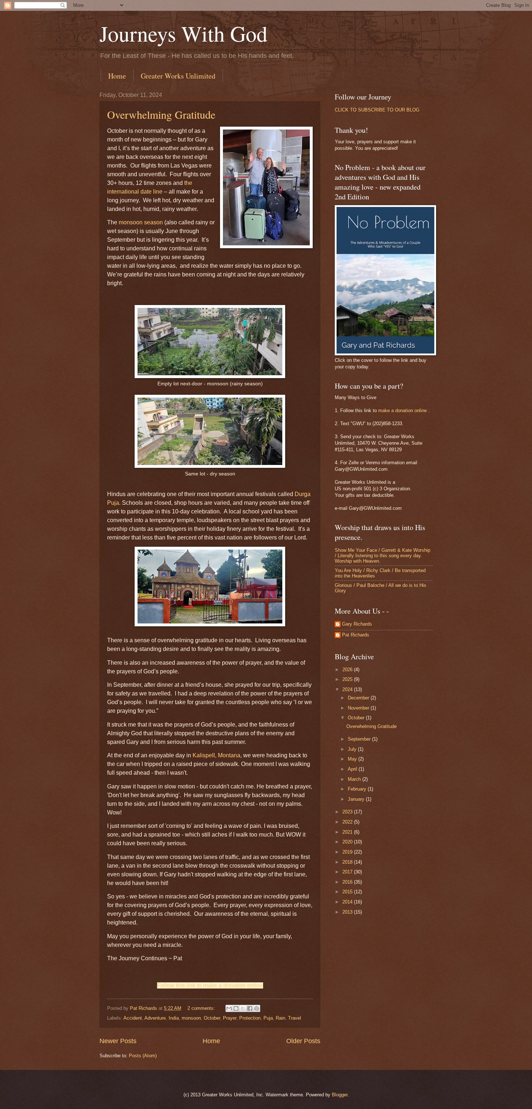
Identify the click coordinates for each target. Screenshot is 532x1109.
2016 (348, 882)
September (360, 739)
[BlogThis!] (236, 1008)
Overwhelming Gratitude (161, 114)
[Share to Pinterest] (256, 1008)
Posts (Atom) (143, 1055)
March (355, 779)
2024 (348, 689)
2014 (348, 902)
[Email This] (229, 1008)
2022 (348, 822)
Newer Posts (118, 1041)
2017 (348, 872)
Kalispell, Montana (216, 755)
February (358, 789)
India (174, 1018)
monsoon (191, 1018)
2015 (348, 891)
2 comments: (201, 1008)
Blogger (339, 1094)
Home (117, 76)
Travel (294, 1018)
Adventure (155, 1018)
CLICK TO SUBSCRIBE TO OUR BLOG (377, 110)
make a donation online (402, 410)
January (357, 799)
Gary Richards (357, 624)
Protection (250, 1018)
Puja (268, 1018)
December (359, 697)
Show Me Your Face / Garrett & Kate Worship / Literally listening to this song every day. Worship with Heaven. (382, 555)
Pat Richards (355, 635)
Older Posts (303, 1041)
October (212, 1018)
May (353, 759)
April (353, 769)
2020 (348, 842)
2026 (348, 669)
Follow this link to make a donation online (210, 985)
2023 (348, 811)
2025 (348, 679)
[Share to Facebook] (249, 1008)
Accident (132, 1018)
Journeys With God (183, 33)
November (359, 708)
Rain (280, 1018)
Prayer (229, 1018)
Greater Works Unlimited (178, 76)
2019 (348, 852)
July (353, 749)
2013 (348, 912)
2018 (348, 862)
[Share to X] (242, 1008)
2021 (348, 832)
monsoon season (141, 222)
